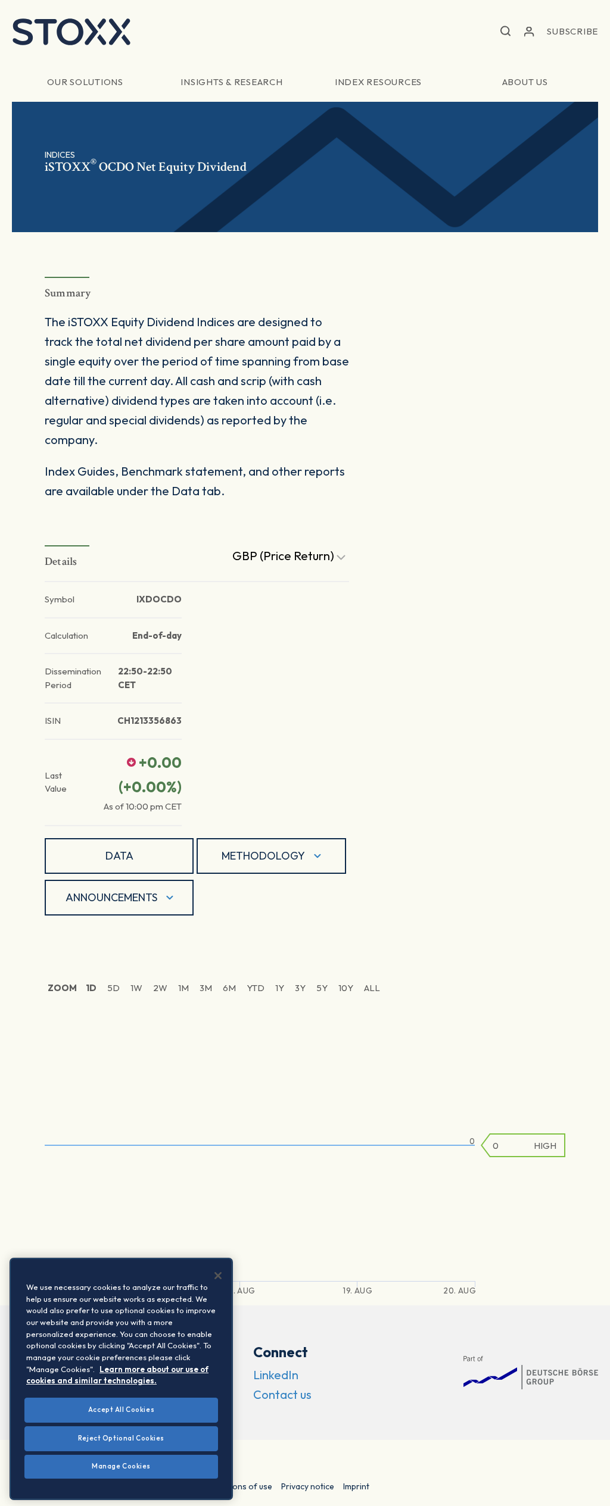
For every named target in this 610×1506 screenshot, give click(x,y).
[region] (121, 1379)
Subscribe (572, 31)
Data (119, 856)
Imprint (356, 1486)
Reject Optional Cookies (121, 1438)
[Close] (218, 1276)
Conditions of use (238, 1486)
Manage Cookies (121, 1466)
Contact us (282, 1394)
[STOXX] (71, 31)
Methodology (263, 856)
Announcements (111, 897)
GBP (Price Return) (284, 555)
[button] (505, 32)
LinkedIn (275, 1374)
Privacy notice (307, 1486)
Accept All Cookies (121, 1409)
